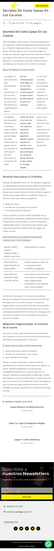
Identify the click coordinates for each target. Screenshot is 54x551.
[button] (26, 6)
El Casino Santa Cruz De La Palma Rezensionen (22, 345)
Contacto (11, 522)
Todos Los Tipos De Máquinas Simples (27, 423)
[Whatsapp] (38, 528)
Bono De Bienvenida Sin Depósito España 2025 (22, 237)
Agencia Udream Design (27, 546)
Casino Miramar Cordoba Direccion (27, 407)
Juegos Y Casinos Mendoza (27, 439)
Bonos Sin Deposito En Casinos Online (19, 69)
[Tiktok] (27, 528)
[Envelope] (33, 528)
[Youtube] (21, 528)
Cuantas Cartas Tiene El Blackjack (17, 240)
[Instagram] (16, 528)
